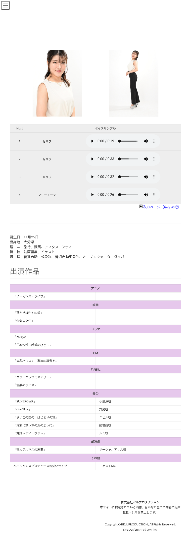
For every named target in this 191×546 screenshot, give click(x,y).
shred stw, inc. (147, 529)
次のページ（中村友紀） (162, 207)
